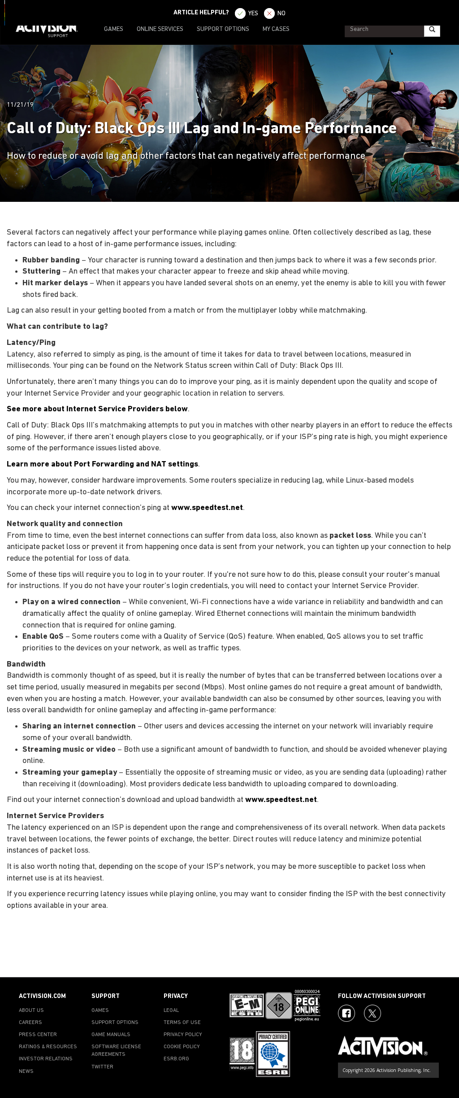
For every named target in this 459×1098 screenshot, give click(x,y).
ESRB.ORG (176, 1059)
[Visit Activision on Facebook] (346, 1013)
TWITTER (102, 1067)
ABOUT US (31, 1010)
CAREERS (30, 1022)
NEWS (26, 1071)
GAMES (113, 29)
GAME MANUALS (110, 1034)
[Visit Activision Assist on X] (372, 1013)
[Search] (432, 29)
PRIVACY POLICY (183, 1034)
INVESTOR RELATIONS (46, 1059)
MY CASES (276, 29)
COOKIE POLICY (182, 1047)
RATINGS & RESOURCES (48, 1047)
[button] (443, 961)
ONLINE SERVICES (160, 29)
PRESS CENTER (38, 1034)
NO (281, 13)
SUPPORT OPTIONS (223, 29)
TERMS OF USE (182, 1022)
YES (253, 13)
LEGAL (171, 1010)
